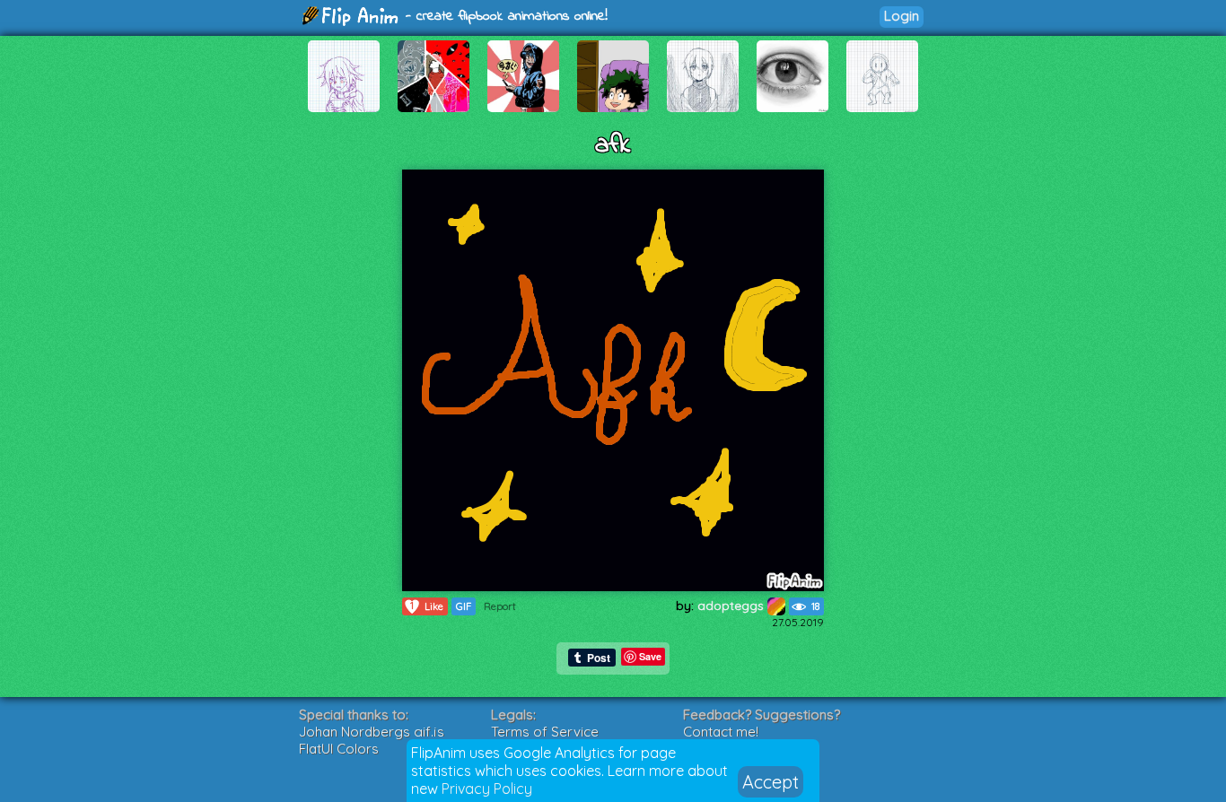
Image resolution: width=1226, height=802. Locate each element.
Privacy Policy (487, 789)
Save (650, 656)
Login (901, 15)
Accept (770, 782)
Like (426, 606)
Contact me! (720, 731)
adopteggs (732, 605)
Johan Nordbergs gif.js (371, 731)
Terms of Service (545, 731)
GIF (463, 606)
